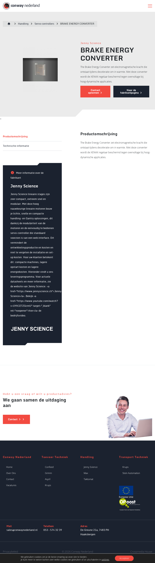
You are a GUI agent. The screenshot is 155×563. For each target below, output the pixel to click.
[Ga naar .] (9, 24)
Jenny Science (90, 43)
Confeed (49, 466)
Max (86, 473)
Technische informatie (16, 146)
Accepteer (124, 558)
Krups (48, 485)
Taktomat (88, 479)
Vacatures (11, 485)
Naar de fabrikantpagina (129, 91)
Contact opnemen (94, 91)
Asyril (47, 479)
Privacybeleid (10, 551)
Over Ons (11, 473)
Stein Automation (131, 473)
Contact (10, 479)
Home (9, 466)
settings (105, 559)
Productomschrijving (15, 136)
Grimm (48, 473)
